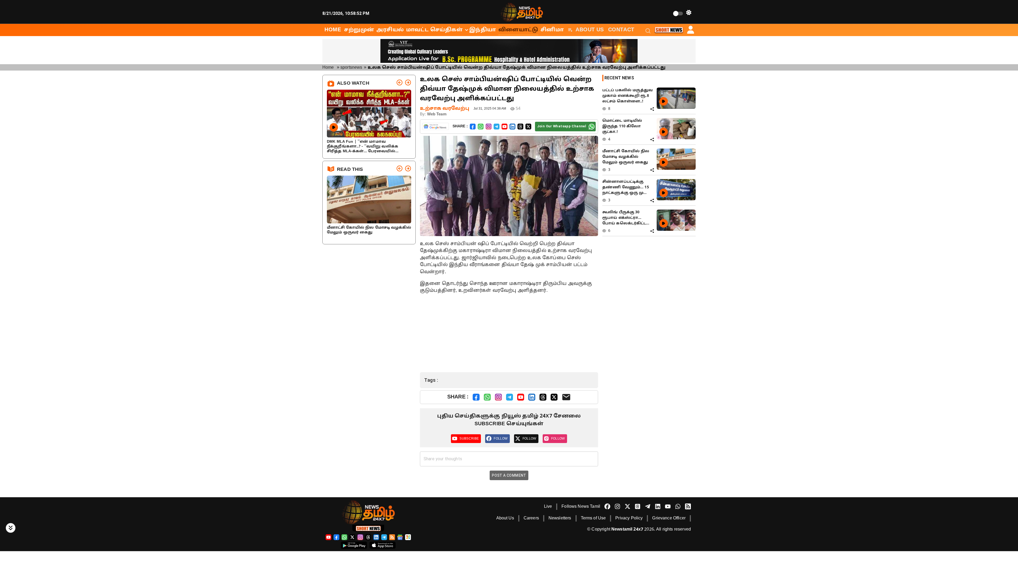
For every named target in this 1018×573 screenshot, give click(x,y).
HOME (332, 30)
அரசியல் (390, 30)
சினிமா (552, 30)
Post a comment (509, 475)
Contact (621, 30)
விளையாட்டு (518, 30)
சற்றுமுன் (359, 30)
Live (548, 506)
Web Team (436, 114)
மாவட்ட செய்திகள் (434, 30)
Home (328, 67)
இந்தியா (482, 30)
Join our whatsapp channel (561, 126)
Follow (500, 438)
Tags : (431, 380)
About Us (590, 30)
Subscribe (469, 438)
